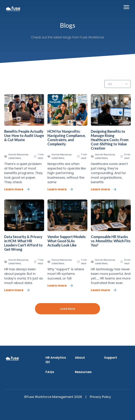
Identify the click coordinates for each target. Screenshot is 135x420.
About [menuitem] (80, 357)
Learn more (13, 189)
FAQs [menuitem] (50, 372)
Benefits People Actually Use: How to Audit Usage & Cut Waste (24, 135)
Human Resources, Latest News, (18, 156)
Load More (67, 309)
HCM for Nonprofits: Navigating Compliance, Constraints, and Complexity (66, 137)
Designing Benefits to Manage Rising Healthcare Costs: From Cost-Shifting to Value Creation (109, 139)
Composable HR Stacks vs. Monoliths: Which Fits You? (110, 241)
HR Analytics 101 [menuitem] (56, 359)
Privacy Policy (100, 397)
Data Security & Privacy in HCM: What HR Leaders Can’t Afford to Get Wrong (23, 243)
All (110, 84)
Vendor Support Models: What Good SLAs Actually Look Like (66, 241)
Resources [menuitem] (83, 372)
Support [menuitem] (110, 357)
